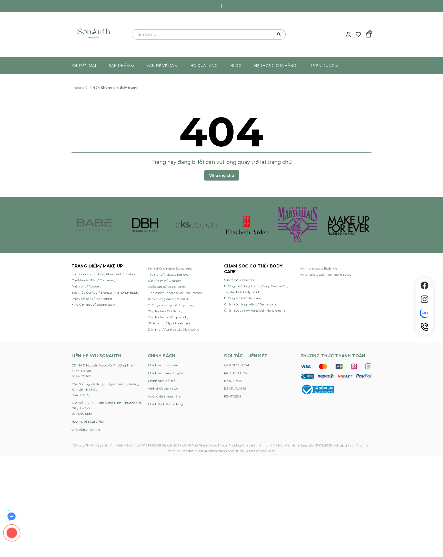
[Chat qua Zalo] (424, 313)
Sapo (271, 451)
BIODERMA (233, 381)
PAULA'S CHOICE (237, 373)
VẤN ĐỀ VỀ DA (161, 65)
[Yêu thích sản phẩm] (358, 34)
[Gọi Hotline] (424, 327)
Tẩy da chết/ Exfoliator (164, 311)
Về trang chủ (221, 175)
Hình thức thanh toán (164, 388)
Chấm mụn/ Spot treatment (169, 323)
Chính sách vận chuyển (165, 373)
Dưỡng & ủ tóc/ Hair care (242, 298)
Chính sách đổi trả (161, 381)
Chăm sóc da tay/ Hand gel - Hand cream (254, 310)
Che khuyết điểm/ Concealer (93, 280)
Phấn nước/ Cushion (121, 274)
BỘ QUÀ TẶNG (203, 65)
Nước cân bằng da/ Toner (166, 287)
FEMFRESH (232, 396)
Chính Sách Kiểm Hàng (165, 404)
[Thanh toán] (335, 371)
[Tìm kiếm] (279, 34)
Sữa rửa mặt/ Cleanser (164, 281)
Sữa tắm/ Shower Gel (240, 280)
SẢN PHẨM (120, 65)
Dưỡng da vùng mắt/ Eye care (170, 305)
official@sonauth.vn (86, 429)
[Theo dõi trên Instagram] (424, 299)
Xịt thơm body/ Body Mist (319, 268)
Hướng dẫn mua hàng (165, 396)
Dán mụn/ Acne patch (164, 329)
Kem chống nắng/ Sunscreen (169, 268)
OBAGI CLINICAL (237, 365)
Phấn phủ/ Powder (86, 286)
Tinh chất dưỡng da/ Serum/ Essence (175, 293)
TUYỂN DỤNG (322, 65)
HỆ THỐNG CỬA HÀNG (275, 65)
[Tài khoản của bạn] (348, 34)
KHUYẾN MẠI (84, 65)
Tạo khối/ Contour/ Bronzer (92, 292)
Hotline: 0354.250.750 (88, 421)
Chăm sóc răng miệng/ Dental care (250, 304)
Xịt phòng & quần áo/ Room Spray (325, 274)
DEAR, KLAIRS (235, 388)
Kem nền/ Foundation (88, 274)
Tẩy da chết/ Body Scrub (242, 292)
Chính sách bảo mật (163, 365)
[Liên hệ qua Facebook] (11, 517)
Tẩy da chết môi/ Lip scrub (167, 317)
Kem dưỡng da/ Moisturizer (168, 299)
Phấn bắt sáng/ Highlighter (92, 299)
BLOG (235, 65)
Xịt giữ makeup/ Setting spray (94, 304)
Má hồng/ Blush (126, 292)
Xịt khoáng (191, 329)
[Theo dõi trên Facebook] (424, 285)
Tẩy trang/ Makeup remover (169, 274)
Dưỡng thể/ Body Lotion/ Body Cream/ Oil (255, 286)
